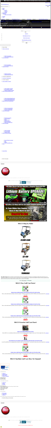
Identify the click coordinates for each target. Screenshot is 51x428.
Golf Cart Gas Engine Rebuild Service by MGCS (25, 331)
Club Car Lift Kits (7, 130)
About (17, 27)
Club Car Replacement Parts (8, 56)
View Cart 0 (47, 5)
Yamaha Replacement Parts (8, 74)
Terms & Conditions (5, 376)
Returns (3, 383)
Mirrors (5, 119)
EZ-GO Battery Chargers (8, 89)
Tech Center (29, 19)
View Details (25, 296)
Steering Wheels (7, 120)
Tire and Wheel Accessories (8, 140)
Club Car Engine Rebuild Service (9, 98)
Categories (4, 13)
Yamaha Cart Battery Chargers (9, 90)
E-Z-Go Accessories (7, 64)
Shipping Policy (4, 374)
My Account (7, 27)
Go (26, 42)
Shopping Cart (12, 27)
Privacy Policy (4, 375)
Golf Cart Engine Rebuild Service (7, 91)
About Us (3, 19)
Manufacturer (5, 12)
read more (47, 293)
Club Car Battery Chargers (8, 88)
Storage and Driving (7, 121)
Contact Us (4, 382)
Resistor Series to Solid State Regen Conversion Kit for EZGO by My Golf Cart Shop (25, 292)
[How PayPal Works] (5, 368)
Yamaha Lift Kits (7, 132)
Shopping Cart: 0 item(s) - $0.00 (37, 21)
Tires (5, 141)
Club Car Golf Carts (5, 48)
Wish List (3, 394)
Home (3, 8)
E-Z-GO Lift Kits (7, 131)
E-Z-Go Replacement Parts (8, 65)
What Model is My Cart (15, 19)
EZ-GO (6, 10)
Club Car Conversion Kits (8, 108)
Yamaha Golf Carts (5, 66)
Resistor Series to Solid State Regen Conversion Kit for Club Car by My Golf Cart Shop (25, 315)
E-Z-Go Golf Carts (5, 57)
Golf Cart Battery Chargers (6, 81)
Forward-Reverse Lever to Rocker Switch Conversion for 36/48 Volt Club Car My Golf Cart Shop (25, 340)
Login (49, 2)
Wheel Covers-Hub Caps (8, 122)
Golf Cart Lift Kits (5, 123)
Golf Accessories (7, 118)
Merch (3, 143)
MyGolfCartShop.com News (43, 19)
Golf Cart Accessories (8, 14)
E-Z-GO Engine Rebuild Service (9, 99)
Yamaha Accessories (7, 73)
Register (46, 2)
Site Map (3, 384)
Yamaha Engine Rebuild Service (9, 100)
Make (3, 9)
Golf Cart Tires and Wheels (6, 133)
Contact (20, 27)
